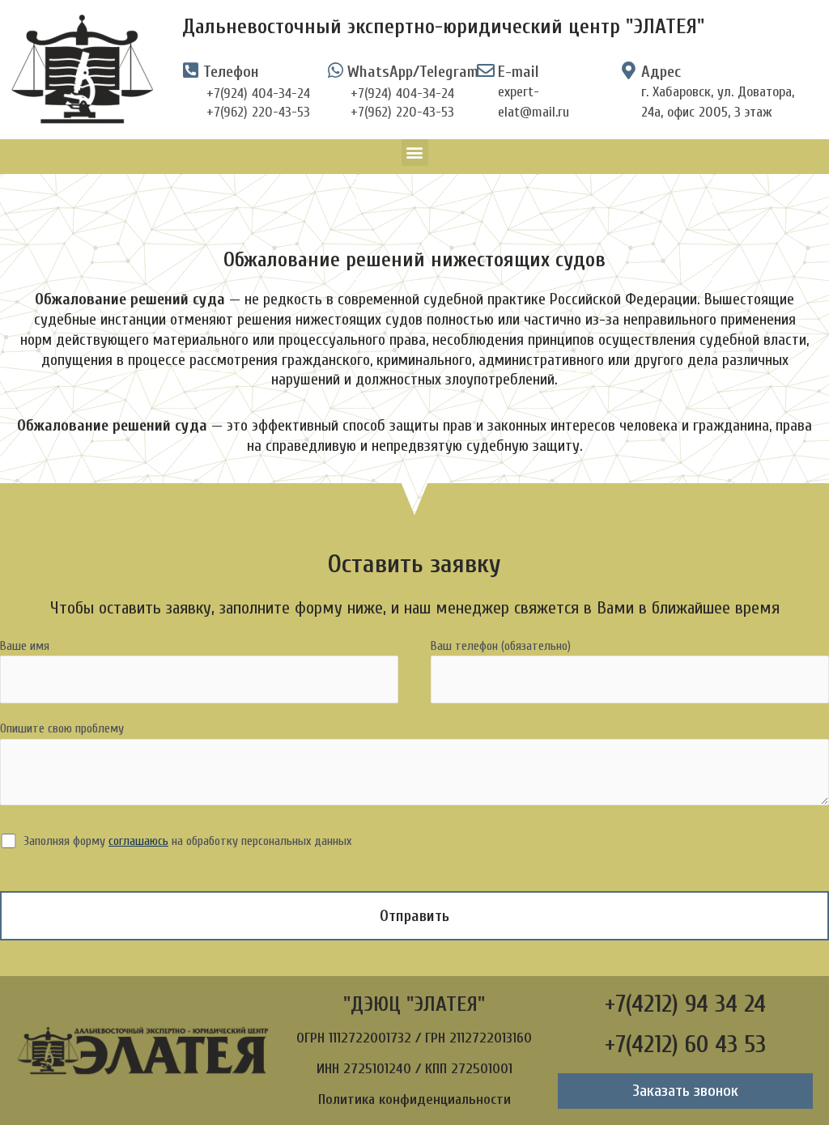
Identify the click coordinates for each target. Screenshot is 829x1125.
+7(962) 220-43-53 (258, 112)
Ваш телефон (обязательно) (501, 646)
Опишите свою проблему (62, 728)
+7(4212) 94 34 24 (685, 1004)
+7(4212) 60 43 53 (685, 1044)
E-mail (518, 71)
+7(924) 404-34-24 (258, 93)
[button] (415, 152)
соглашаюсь (138, 841)
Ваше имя (24, 646)
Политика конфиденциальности (414, 1099)
